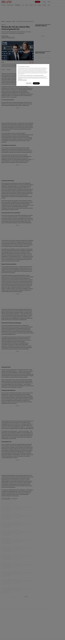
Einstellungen (28, 83)
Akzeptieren (36, 83)
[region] (32, 75)
